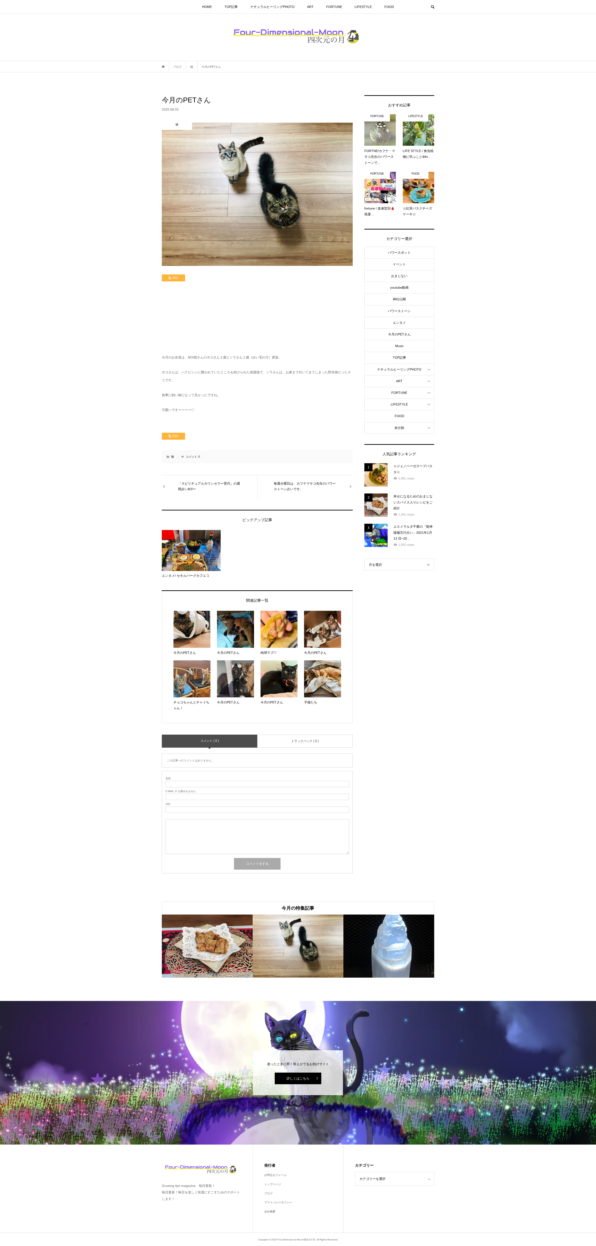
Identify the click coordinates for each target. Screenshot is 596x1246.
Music (399, 346)
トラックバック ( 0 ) (305, 741)
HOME (207, 7)
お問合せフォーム (275, 1175)
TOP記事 (231, 7)
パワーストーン (399, 311)
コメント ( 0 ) (209, 741)
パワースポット (399, 252)
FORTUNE (334, 7)
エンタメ (399, 322)
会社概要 (269, 1211)
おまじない (399, 276)
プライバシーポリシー (278, 1202)
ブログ (268, 1193)
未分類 (399, 428)
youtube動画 (399, 287)
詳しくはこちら (298, 1078)
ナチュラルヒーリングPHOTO (272, 7)
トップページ (272, 1184)
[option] (207, 946)
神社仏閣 (399, 299)
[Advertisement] (257, 318)
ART (310, 7)
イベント (399, 264)
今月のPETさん (399, 334)
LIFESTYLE (363, 7)
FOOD (389, 7)
